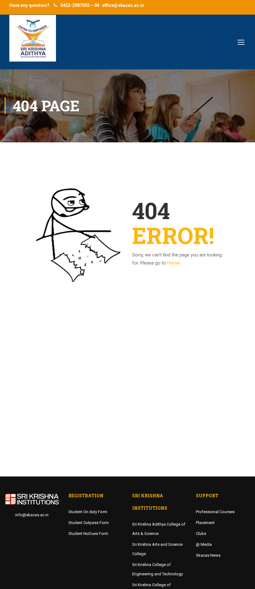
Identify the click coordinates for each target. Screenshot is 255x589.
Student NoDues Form (88, 533)
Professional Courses (215, 511)
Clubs (201, 533)
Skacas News (208, 555)
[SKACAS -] (32, 41)
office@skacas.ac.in (123, 5)
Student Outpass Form (88, 522)
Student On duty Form (87, 511)
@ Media (204, 544)
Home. (174, 263)
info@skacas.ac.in (32, 515)
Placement (205, 522)
